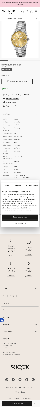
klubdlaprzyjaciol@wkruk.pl (11, 354)
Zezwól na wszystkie (20, 217)
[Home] (8, 12)
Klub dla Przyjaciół (10, 296)
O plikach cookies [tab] (32, 185)
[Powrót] (3, 18)
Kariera (6, 303)
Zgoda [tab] (7, 185)
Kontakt (6, 317)
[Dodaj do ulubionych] (35, 403)
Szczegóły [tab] (18, 185)
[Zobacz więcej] (37, 18)
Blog (4, 310)
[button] (20, 39)
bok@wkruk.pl (7, 348)
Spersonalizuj (19, 223)
